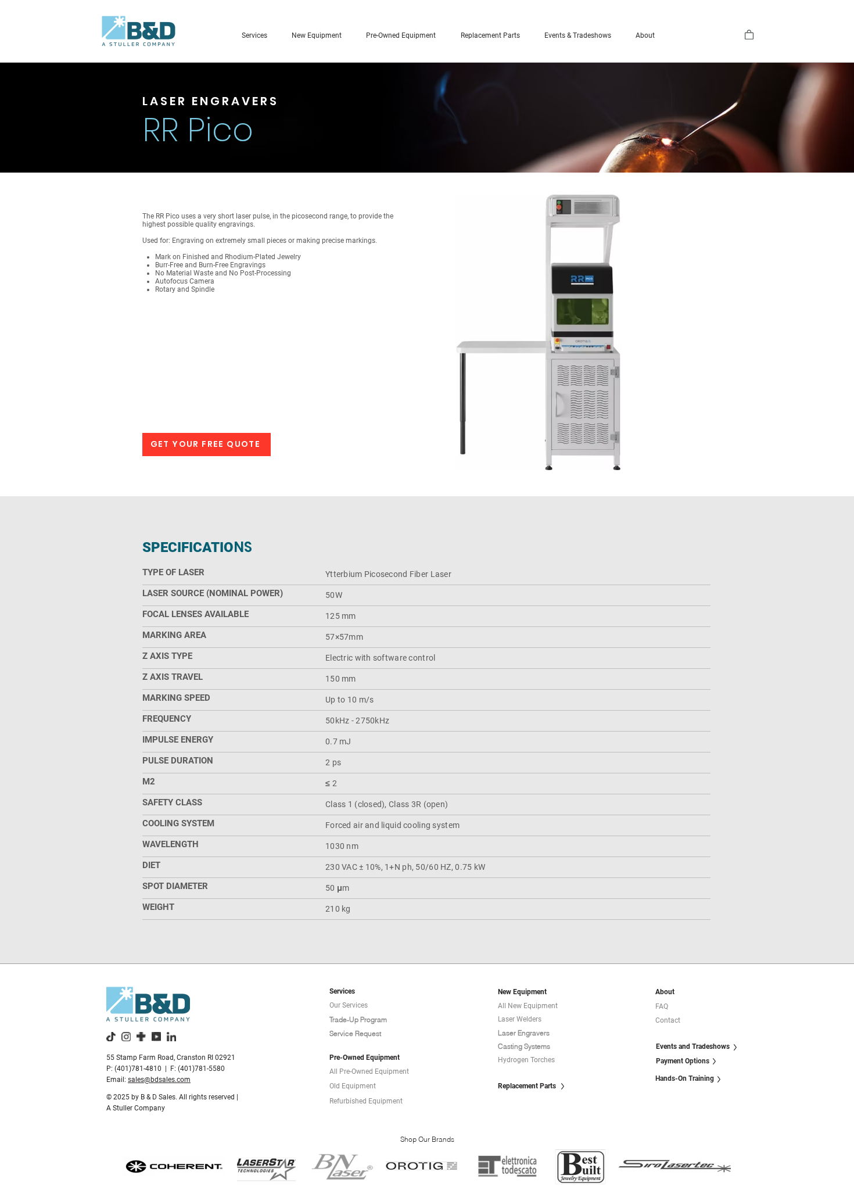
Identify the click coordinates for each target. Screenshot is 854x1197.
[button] (254, 35)
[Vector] (141, 1036)
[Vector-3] (171, 1036)
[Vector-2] (156, 1036)
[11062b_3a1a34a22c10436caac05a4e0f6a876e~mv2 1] (111, 1036)
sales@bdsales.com (159, 1080)
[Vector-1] (126, 1036)
